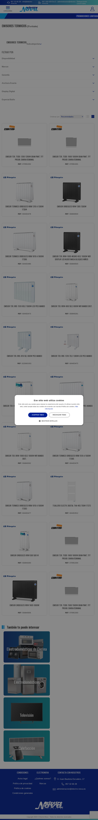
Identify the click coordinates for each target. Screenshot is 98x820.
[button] (49, 421)
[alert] (49, 410)
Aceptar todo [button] (38, 415)
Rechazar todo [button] (59, 415)
